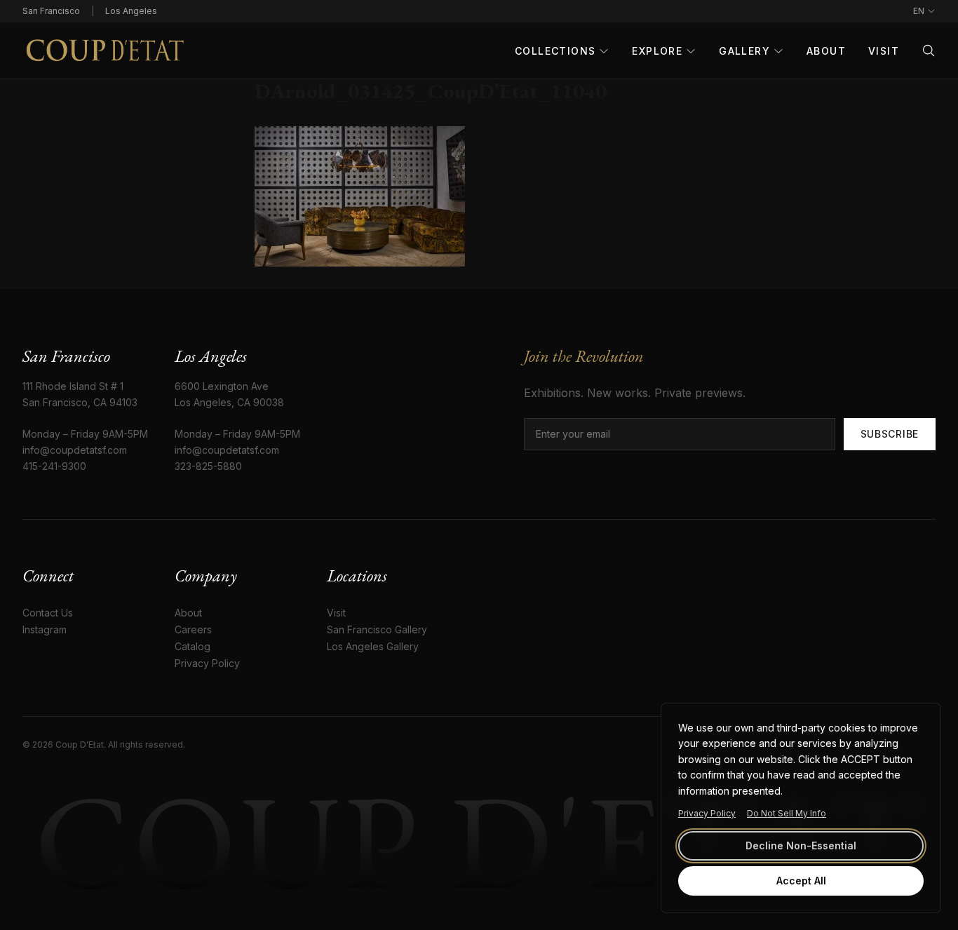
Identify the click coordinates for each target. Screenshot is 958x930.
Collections (555, 51)
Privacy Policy (707, 813)
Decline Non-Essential (801, 845)
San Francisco (51, 11)
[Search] (929, 50)
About (826, 51)
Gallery (744, 51)
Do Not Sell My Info (786, 813)
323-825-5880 (208, 466)
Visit (883, 51)
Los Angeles (131, 11)
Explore (657, 51)
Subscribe (890, 434)
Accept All (801, 881)
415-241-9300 (54, 466)
